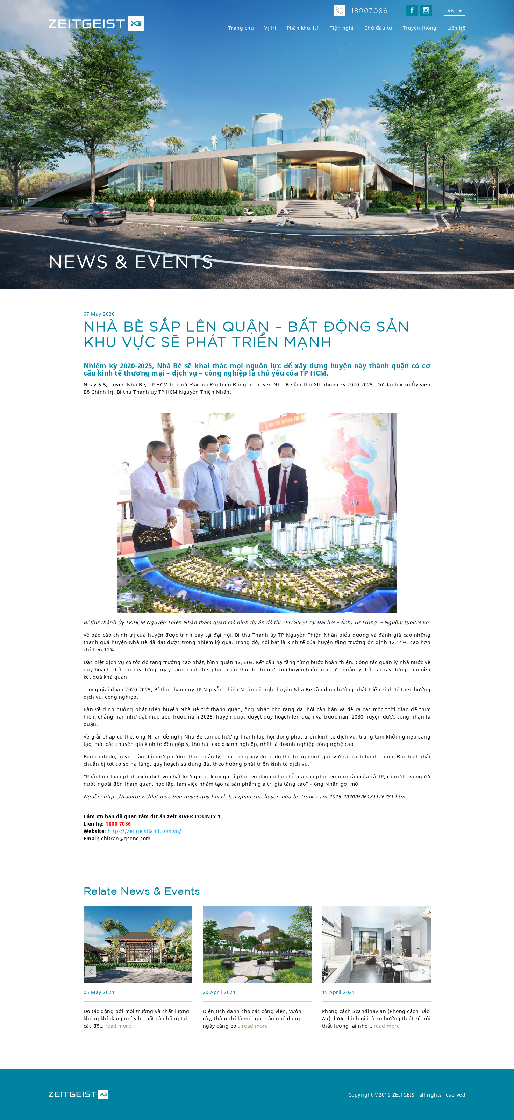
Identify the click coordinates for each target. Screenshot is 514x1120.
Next (423, 971)
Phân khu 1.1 (303, 27)
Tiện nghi (342, 27)
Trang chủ (241, 27)
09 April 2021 (338, 992)
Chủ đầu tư (378, 27)
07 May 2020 (99, 314)
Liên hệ (456, 27)
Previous (90, 971)
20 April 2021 (100, 992)
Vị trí (270, 27)
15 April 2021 (219, 992)
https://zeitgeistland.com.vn (143, 831)
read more (136, 1025)
